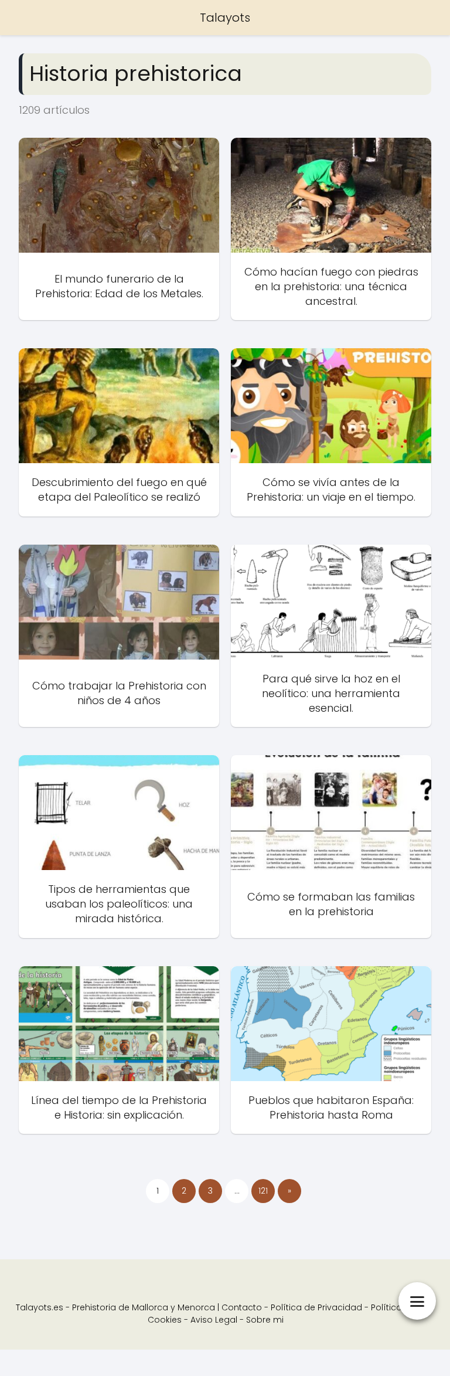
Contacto (241, 1307)
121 (263, 1191)
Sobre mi (265, 1320)
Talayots (225, 17)
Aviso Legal (213, 1320)
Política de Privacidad (316, 1307)
